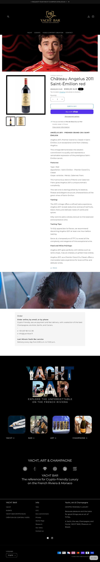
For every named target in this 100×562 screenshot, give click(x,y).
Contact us (40, 531)
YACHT (9, 438)
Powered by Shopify (88, 556)
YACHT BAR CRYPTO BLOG (16, 514)
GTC (37, 510)
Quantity (53, 95)
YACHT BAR (79, 556)
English (10, 555)
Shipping (62, 92)
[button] (8, 16)
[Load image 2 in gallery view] (20, 121)
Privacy (38, 517)
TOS (37, 507)
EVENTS (9, 510)
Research (39, 524)
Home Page (40, 521)
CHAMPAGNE (79, 438)
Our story (39, 528)
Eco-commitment (42, 514)
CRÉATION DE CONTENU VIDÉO (18, 517)
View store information (61, 127)
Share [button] (55, 268)
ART (52, 438)
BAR (30, 438)
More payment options (72, 116)
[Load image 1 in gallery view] (10, 121)
